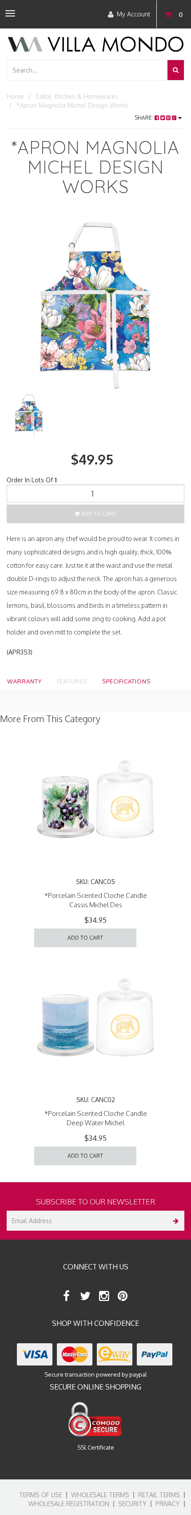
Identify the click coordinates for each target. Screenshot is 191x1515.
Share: (145, 117)
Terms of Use (40, 1495)
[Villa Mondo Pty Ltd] (95, 43)
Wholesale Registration (68, 1503)
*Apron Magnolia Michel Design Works (72, 105)
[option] (95, 303)
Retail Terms (159, 1495)
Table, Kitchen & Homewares (76, 96)
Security (132, 1503)
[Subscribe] (174, 1221)
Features (72, 681)
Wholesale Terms (100, 1495)
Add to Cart (98, 513)
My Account (134, 14)
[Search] (175, 70)
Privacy (167, 1503)
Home (15, 96)
